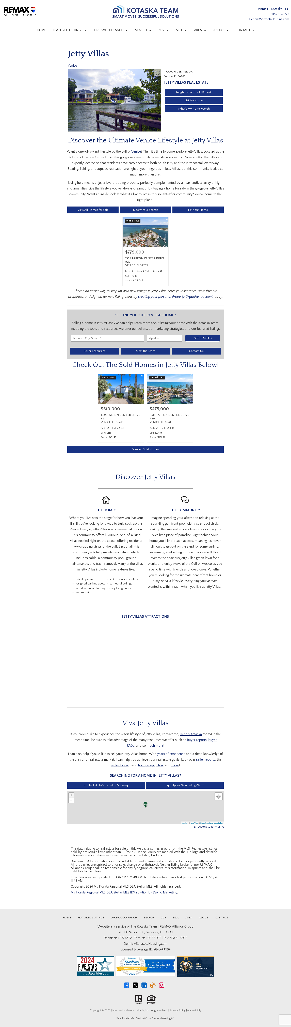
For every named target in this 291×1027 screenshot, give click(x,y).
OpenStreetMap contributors (211, 822)
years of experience (171, 754)
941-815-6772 (280, 14)
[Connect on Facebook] (126, 987)
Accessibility (194, 1010)
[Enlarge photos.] (157, 72)
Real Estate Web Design (130, 1018)
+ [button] (71, 795)
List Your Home (198, 210)
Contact (222, 917)
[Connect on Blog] (153, 987)
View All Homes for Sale (93, 210)
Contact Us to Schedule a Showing (106, 785)
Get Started (203, 338)
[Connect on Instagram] (161, 987)
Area (188, 917)
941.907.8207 (151, 938)
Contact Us (196, 351)
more (175, 765)
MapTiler (194, 822)
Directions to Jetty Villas (209, 826)
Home (41, 30)
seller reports (205, 759)
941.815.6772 (123, 938)
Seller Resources (94, 351)
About (203, 917)
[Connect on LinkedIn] (144, 987)
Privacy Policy (177, 1010)
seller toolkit (120, 765)
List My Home (194, 100)
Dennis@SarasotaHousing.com (269, 19)
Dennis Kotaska (191, 734)
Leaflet (184, 822)
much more (155, 745)
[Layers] (218, 796)
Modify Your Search (145, 210)
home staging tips (150, 765)
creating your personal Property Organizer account (175, 297)
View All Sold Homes (145, 449)
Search (149, 917)
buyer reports (197, 740)
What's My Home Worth (194, 108)
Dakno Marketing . (162, 1018)
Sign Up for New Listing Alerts (185, 785)
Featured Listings (90, 917)
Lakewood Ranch (123, 917)
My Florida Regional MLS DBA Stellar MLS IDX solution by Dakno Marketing (124, 892)
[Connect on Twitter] (135, 987)
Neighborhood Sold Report (193, 92)
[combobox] (107, 338)
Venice (72, 65)
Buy (163, 917)
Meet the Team (145, 351)
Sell (176, 917)
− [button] (71, 800)
